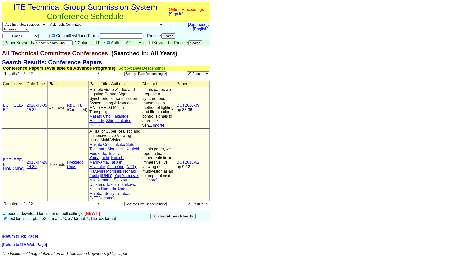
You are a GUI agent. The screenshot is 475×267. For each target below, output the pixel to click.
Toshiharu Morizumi (106, 149)
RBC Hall (75, 105)
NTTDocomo (102, 198)
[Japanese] (197, 24)
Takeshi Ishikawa (121, 184)
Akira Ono (115, 167)
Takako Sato (123, 144)
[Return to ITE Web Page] (24, 245)
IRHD (106, 176)
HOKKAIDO (13, 169)
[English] (200, 29)
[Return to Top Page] (20, 236)
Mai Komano (100, 180)
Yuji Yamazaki (126, 176)
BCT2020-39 (188, 105)
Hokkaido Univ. (75, 164)
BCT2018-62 (188, 162)
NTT (94, 125)
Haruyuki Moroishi (105, 171)
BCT (7, 105)
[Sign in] (176, 14)
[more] (158, 125)
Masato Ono (100, 116)
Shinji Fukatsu (118, 121)
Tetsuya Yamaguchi (105, 155)
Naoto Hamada (102, 189)
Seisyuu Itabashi (119, 193)
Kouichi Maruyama (106, 160)
